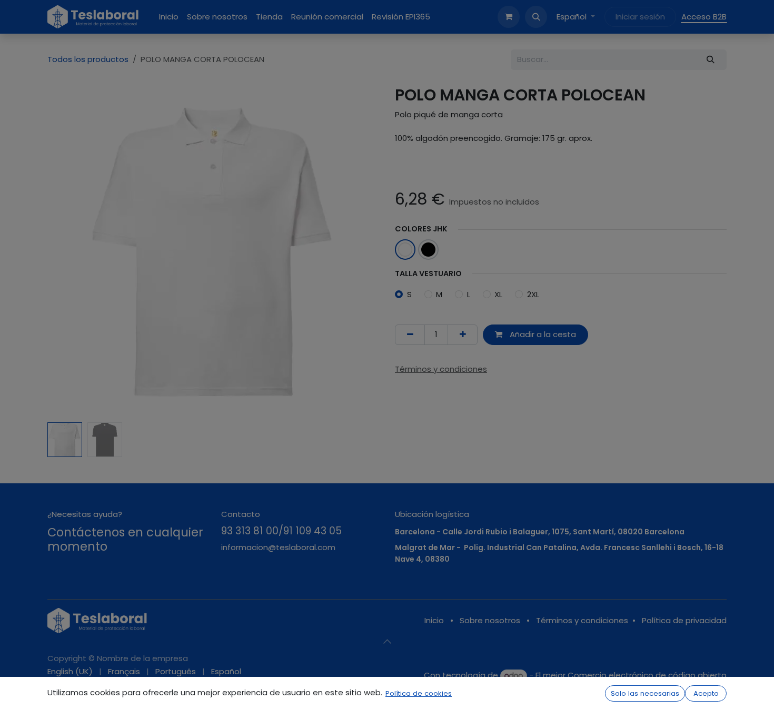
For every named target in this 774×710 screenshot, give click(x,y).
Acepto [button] (706, 693)
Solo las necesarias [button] (645, 693)
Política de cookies (418, 693)
